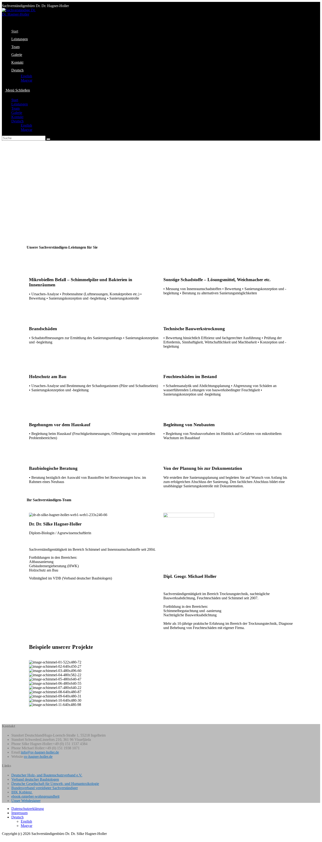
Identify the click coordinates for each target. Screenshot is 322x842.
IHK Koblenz (22, 792)
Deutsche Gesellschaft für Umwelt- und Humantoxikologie (55, 784)
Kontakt (17, 117)
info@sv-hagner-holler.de (40, 752)
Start (14, 100)
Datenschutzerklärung (27, 809)
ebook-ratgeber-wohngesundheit (35, 796)
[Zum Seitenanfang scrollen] (3, 838)
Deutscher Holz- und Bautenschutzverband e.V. (46, 775)
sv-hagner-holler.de (38, 756)
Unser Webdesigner (26, 801)
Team (15, 108)
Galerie (16, 113)
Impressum (19, 813)
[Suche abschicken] (48, 139)
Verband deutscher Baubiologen (35, 779)
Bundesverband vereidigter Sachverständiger (44, 788)
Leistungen (19, 104)
